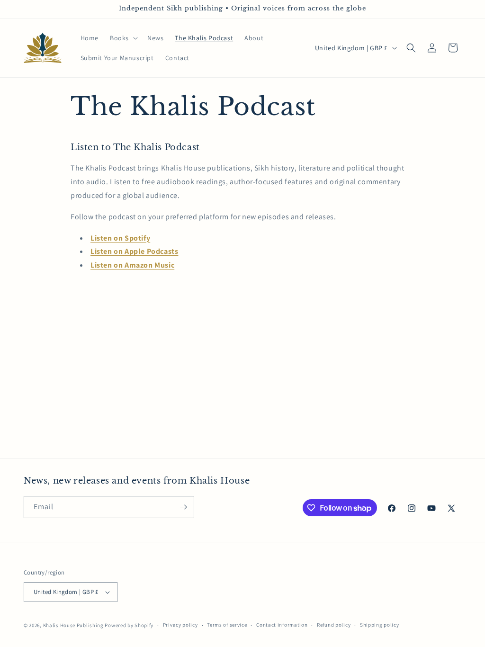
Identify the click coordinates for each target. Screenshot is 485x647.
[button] (123, 38)
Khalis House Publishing (73, 625)
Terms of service (227, 624)
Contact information (281, 624)
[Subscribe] (183, 507)
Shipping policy (379, 624)
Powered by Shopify (129, 625)
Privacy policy (180, 624)
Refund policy (333, 624)
